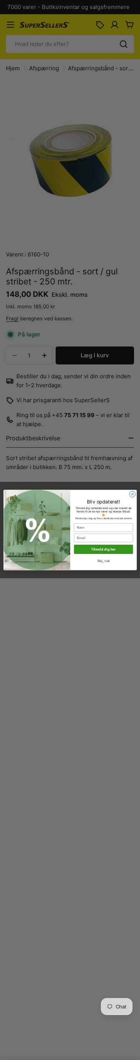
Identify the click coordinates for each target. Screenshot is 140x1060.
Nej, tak (103, 561)
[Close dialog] (132, 494)
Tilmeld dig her (103, 549)
